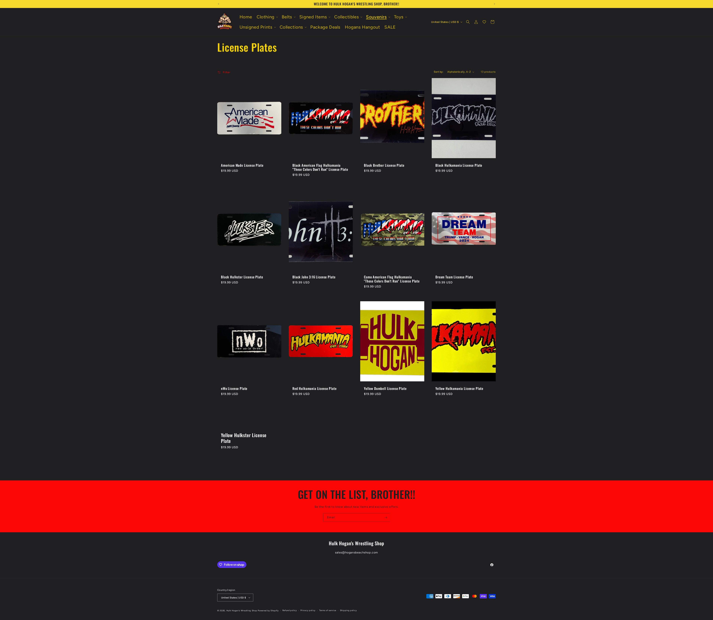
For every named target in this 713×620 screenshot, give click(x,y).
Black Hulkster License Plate (242, 277)
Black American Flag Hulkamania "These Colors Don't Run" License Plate (320, 167)
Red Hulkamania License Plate (314, 389)
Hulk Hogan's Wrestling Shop (241, 610)
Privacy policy (307, 610)
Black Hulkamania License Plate (458, 165)
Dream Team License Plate (454, 277)
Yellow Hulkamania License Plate (459, 389)
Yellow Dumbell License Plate (385, 389)
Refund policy (289, 610)
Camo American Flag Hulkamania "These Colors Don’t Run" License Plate (392, 279)
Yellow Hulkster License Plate (243, 438)
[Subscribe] (386, 517)
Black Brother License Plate (384, 165)
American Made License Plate (242, 165)
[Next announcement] (494, 3)
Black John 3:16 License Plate (313, 277)
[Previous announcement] (218, 3)
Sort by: (439, 71)
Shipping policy (348, 610)
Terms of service (327, 610)
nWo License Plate (234, 389)
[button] (266, 17)
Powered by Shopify (268, 610)
